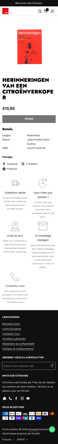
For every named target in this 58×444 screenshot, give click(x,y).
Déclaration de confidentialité (18, 343)
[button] (40, 11)
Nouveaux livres (11, 323)
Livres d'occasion (11, 328)
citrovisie (33, 429)
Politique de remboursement (18, 348)
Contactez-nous (11, 333)
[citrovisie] (7, 11)
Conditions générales (14, 338)
